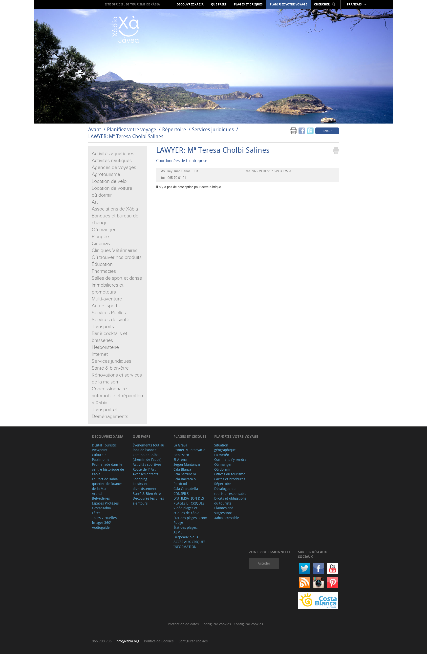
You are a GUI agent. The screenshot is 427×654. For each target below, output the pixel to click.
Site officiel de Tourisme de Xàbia (132, 4)
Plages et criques (248, 4)
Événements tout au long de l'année (148, 447)
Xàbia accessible (226, 517)
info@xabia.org (127, 641)
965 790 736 (102, 641)
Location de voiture (112, 188)
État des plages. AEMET (185, 530)
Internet (100, 354)
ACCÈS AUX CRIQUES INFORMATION (189, 544)
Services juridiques (213, 129)
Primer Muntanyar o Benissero (189, 452)
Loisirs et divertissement (144, 486)
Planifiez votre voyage (288, 4)
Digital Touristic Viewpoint (104, 447)
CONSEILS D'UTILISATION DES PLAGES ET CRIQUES (188, 498)
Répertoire (174, 129)
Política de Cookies (158, 641)
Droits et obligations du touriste (230, 501)
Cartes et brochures (229, 479)
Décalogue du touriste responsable (230, 491)
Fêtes (96, 512)
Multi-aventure (107, 299)
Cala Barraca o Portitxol (184, 481)
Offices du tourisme (229, 474)
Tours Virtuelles (104, 517)
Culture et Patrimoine (100, 457)
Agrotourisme (106, 174)
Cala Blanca (182, 469)
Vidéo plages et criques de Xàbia (186, 510)
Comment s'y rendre (230, 459)
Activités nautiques (112, 161)
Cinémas (101, 244)
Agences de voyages (114, 167)
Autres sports (106, 306)
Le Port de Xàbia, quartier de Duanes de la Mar (107, 484)
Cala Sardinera (184, 474)
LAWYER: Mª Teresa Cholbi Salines (125, 136)
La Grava (180, 445)
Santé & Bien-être (147, 493)
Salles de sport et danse (117, 278)
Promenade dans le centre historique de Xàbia (108, 469)
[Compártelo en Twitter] (310, 130)
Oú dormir (222, 469)
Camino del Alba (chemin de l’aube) (147, 457)
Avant (94, 129)
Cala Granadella (185, 488)
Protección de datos (184, 624)
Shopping (140, 479)
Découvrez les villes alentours (148, 501)
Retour (327, 131)
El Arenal (180, 459)
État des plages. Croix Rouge (190, 520)
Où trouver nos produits (117, 257)
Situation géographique (225, 447)
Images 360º (101, 522)
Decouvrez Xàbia (190, 4)
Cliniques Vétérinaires (114, 250)
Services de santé (110, 320)
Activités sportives (147, 464)
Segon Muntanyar (187, 464)
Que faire (219, 4)
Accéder (264, 563)
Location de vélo (109, 181)
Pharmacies (104, 271)
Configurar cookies (217, 624)
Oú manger (103, 230)
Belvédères (101, 498)
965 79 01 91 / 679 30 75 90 (272, 171)
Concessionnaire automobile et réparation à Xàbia (117, 396)
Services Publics (109, 313)
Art (95, 202)
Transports (103, 327)
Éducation (102, 264)
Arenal (97, 493)
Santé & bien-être (110, 368)
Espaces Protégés (105, 503)
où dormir (102, 195)
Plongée (100, 237)
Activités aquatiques (113, 154)
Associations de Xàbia (115, 209)
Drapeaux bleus (185, 537)
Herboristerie (105, 347)
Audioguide (101, 527)
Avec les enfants (145, 474)
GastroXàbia (101, 508)
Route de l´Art (144, 469)
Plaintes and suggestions (223, 510)
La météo (221, 454)
